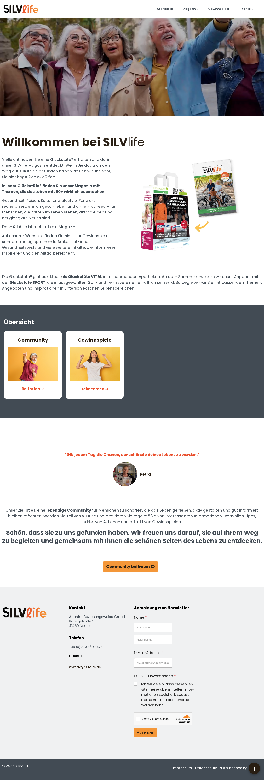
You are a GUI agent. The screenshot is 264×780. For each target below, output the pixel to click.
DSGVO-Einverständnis (155, 676)
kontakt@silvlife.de (85, 667)
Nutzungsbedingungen (239, 767)
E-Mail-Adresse (148, 652)
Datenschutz (206, 767)
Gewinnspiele (218, 9)
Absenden (145, 732)
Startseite (165, 9)
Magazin (189, 9)
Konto (246, 9)
